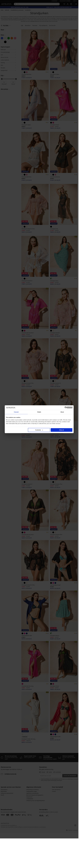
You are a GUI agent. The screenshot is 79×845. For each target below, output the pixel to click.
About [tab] (62, 412)
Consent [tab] (16, 412)
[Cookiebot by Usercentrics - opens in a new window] (65, 407)
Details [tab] (39, 412)
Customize (38, 430)
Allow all (61, 430)
